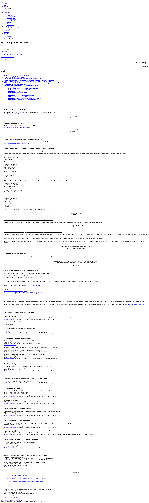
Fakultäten (9, 15)
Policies (7, 500)
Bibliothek (6, 23)
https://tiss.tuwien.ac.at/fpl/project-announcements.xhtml (17, 113)
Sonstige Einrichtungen (12, 20)
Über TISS (6, 33)
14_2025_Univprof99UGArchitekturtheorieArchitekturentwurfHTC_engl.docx (23, 292)
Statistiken (6, 32)
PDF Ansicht (4, 49)
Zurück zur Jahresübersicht (7, 57)
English (5, 3)
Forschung (6, 38)
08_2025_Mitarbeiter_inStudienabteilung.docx (15, 291)
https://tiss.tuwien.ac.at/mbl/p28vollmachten (14, 127)
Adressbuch (7, 12)
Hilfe (5, 5)
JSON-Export (4, 51)
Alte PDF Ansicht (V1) (6, 54)
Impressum (9, 36)
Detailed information (9, 370)
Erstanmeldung (10, 25)
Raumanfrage (7, 30)
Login (5, 9)
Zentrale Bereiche (11, 16)
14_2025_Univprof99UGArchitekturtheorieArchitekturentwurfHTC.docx (22, 293)
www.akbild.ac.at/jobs (35, 285)
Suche (8, 13)
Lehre (2, 38)
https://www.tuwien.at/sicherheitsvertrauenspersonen (16, 143)
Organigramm (10, 22)
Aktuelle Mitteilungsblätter (13, 27)
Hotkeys (6, 6)
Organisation (12, 38)
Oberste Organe (11, 18)
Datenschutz (19, 500)
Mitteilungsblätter (8, 26)
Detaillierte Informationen (10, 319)
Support (3, 500)
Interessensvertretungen (12, 19)
